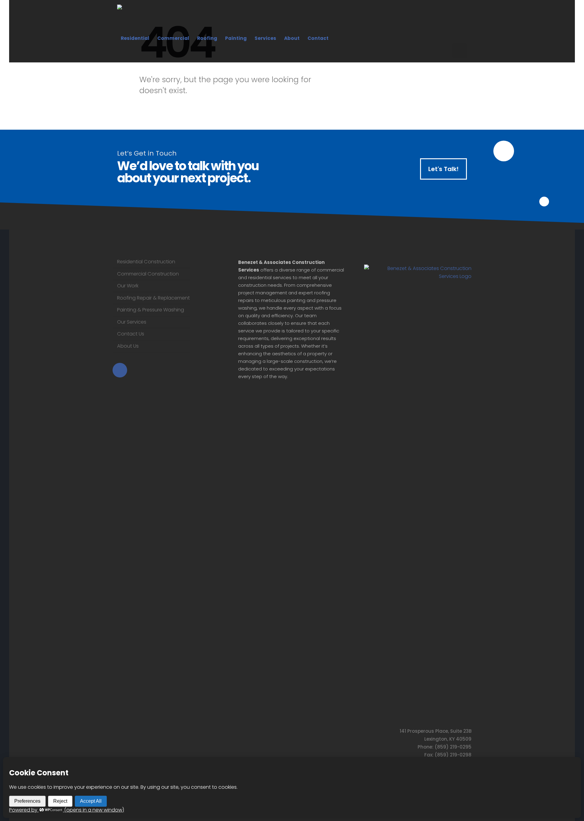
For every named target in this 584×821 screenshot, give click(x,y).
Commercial (173, 38)
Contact (318, 38)
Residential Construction (146, 261)
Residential (135, 38)
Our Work (127, 285)
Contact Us (130, 333)
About (292, 38)
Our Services (131, 321)
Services (265, 38)
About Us (128, 345)
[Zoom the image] (417, 268)
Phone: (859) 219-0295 (444, 747)
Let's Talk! (443, 169)
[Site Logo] (155, 19)
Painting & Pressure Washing (150, 309)
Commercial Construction (148, 273)
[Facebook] (459, 50)
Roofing (207, 38)
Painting (236, 38)
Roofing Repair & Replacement (153, 297)
